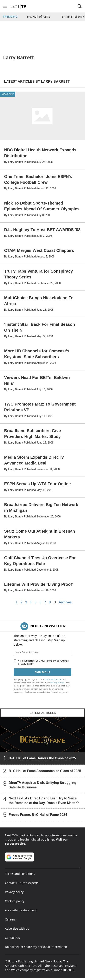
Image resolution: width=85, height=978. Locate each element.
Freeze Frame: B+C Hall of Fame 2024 (38, 814)
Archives (65, 602)
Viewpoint (8, 94)
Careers (10, 919)
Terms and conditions (20, 874)
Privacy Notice (57, 682)
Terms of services (54, 679)
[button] (5, 6)
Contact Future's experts (22, 883)
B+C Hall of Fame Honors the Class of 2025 (42, 758)
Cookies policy (14, 901)
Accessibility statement (21, 910)
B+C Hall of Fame (38, 16)
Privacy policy (14, 892)
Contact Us (12, 938)
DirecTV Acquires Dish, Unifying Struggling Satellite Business (42, 785)
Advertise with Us (17, 928)
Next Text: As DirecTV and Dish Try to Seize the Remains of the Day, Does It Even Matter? (44, 801)
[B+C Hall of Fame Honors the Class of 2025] (42, 741)
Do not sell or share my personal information (36, 947)
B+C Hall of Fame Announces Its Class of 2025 (45, 771)
